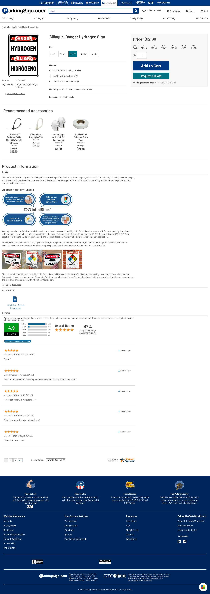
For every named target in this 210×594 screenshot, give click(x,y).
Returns (68, 534)
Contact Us (8, 530)
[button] (203, 587)
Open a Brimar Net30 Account (191, 521)
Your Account (71, 521)
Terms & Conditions (12, 539)
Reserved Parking (104, 18)
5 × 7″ (53, 54)
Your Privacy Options (74, 539)
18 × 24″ (94, 54)
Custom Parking (7, 18)
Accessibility (9, 543)
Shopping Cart (71, 525)
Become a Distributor (187, 530)
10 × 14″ (73, 54)
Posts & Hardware (201, 18)
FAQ (128, 525)
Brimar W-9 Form (185, 525)
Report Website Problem (14, 534)
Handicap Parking (72, 18)
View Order (69, 530)
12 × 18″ (84, 54)
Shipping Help (132, 530)
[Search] (136, 11)
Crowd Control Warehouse (161, 576)
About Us (8, 521)
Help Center (131, 521)
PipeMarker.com (144, 578)
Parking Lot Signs (137, 18)
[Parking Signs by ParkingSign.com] (22, 14)
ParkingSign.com (8, 27)
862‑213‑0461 (170, 82)
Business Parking (169, 18)
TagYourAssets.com (156, 578)
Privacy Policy (10, 525)
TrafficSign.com (133, 578)
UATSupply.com (133, 580)
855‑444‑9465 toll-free (80, 574)
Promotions (131, 539)
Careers (129, 534)
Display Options (37, 460)
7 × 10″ (62, 54)
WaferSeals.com (146, 580)
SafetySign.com (148, 576)
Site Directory (10, 548)
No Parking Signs (39, 18)
